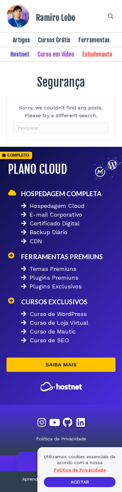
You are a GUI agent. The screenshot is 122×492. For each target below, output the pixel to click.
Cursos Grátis (54, 40)
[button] (61, 365)
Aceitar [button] (80, 482)
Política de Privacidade (61, 438)
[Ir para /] (49, 16)
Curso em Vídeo (55, 54)
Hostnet (19, 54)
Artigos (21, 40)
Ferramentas (94, 40)
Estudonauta (97, 54)
